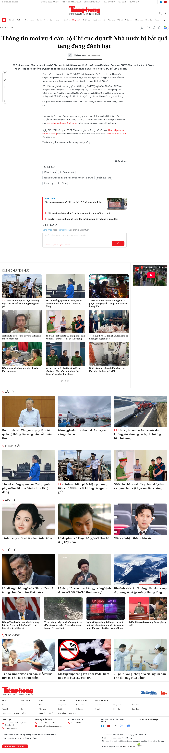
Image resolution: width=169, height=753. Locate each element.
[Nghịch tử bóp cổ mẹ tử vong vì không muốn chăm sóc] (22, 321)
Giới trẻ (67, 20)
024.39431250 (11, 728)
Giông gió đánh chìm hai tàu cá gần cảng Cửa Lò (82, 432)
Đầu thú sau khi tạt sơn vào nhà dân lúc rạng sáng (20, 369)
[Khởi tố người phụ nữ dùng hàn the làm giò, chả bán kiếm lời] (109, 354)
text (148, 27)
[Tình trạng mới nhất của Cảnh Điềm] (28, 519)
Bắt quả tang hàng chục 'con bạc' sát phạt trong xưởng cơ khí (79, 213)
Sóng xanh (29, 20)
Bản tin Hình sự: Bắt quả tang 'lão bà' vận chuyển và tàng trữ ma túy (83, 218)
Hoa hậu (148, 20)
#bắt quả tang (104, 177)
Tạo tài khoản (64, 230)
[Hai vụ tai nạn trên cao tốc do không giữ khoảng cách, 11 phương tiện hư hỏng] (140, 411)
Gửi (118, 243)
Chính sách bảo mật (148, 719)
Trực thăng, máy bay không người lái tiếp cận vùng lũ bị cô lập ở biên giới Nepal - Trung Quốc (63, 625)
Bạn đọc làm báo (16, 746)
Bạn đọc (135, 709)
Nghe (5, 73)
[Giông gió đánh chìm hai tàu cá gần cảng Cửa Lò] (84, 411)
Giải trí (120, 20)
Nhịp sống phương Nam (67, 713)
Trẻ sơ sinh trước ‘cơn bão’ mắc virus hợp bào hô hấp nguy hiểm (27, 676)
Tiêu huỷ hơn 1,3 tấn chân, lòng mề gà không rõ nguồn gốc (108, 337)
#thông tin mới (66, 172)
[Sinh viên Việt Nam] (149, 693)
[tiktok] (116, 726)
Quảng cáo (135, 2)
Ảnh (41, 701)
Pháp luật (76, 20)
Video (157, 20)
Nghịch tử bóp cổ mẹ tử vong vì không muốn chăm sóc (21, 337)
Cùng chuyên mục (16, 270)
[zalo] (123, 726)
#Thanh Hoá (50, 172)
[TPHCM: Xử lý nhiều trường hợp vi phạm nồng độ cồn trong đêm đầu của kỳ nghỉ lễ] (109, 286)
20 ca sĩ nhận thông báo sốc (133, 538)
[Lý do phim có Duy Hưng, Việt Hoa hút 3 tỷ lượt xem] (84, 519)
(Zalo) (53, 723)
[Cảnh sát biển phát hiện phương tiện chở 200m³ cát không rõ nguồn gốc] (22, 286)
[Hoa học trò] (164, 693)
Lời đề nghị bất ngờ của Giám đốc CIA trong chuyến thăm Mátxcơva (28, 590)
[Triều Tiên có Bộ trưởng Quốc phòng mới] (148, 608)
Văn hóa (111, 20)
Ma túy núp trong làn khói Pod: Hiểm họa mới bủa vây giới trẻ (83, 676)
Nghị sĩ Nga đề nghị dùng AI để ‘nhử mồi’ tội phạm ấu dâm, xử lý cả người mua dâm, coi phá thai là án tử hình (105, 625)
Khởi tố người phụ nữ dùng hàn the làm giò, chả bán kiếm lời (107, 369)
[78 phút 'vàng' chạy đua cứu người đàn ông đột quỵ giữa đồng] (140, 655)
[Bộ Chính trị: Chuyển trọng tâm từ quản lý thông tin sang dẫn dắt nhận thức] (28, 411)
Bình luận (5, 94)
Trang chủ (4, 20)
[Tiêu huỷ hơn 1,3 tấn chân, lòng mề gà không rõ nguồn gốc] (109, 321)
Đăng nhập (47, 230)
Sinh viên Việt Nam (92, 2)
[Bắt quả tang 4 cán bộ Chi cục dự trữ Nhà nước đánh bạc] (117, 204)
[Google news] (130, 726)
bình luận (159, 27)
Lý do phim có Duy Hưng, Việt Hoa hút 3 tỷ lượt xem (84, 540)
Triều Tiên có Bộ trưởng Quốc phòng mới (148, 623)
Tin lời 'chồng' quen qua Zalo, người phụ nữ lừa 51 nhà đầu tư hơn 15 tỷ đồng (64, 303)
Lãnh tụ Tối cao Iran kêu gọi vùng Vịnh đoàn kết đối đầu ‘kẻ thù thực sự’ (84, 590)
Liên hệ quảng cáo (44, 719)
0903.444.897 (76, 723)
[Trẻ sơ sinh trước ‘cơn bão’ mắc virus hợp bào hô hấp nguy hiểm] (28, 655)
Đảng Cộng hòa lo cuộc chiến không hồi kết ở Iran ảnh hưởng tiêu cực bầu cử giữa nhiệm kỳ (20, 625)
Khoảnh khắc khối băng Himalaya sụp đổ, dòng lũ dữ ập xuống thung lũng (140, 590)
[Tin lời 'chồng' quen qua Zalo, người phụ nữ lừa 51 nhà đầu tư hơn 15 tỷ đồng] (65, 286)
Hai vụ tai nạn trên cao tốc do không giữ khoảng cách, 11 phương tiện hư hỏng (137, 434)
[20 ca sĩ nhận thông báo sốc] (140, 519)
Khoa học (139, 20)
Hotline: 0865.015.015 (49, 2)
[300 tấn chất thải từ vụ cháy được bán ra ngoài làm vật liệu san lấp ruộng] (65, 321)
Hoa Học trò (109, 2)
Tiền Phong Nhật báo (71, 2)
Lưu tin (5, 87)
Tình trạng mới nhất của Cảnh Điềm (27, 538)
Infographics (101, 701)
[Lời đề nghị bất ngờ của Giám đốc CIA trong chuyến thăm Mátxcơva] (28, 569)
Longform (81, 701)
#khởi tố (62, 183)
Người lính (97, 20)
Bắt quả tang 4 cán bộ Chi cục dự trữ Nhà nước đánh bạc (74, 202)
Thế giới (58, 20)
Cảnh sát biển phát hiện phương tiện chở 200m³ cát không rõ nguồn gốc (20, 303)
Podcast (62, 701)
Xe (105, 20)
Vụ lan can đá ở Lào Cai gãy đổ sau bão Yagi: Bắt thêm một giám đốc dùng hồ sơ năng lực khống (63, 371)
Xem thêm (165, 20)
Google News (165, 27)
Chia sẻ (5, 80)
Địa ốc (39, 20)
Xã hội (11, 20)
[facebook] (160, 2)
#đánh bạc (49, 183)
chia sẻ (142, 27)
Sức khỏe (48, 20)
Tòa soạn (122, 2)
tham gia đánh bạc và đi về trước (62, 123)
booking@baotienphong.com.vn (50, 726)
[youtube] (165, 2)
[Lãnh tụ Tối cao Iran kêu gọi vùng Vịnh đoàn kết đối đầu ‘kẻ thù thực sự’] (84, 569)
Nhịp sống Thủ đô (46, 713)
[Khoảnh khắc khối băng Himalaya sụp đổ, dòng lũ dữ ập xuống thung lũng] (140, 569)
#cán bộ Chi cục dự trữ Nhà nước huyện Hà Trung (68, 177)
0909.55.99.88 (44, 723)
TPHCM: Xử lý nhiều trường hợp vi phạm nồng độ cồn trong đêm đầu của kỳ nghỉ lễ (108, 303)
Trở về (5, 101)
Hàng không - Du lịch (10, 713)
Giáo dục (128, 20)
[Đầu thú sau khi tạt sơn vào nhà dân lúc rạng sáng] (22, 354)
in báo (153, 27)
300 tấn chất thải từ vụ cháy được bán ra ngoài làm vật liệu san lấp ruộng (65, 337)
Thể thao (86, 20)
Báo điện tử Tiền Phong (84, 10)
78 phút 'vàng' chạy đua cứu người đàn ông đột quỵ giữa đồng (140, 676)
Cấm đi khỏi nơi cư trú (116, 133)
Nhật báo (25, 701)
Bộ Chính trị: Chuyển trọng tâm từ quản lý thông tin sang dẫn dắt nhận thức (27, 434)
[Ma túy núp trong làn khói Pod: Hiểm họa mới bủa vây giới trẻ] (84, 655)
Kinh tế (20, 20)
